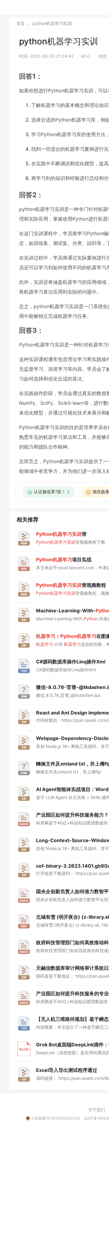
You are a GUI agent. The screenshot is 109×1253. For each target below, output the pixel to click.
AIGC (86, 56)
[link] (21, 23)
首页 (21, 24)
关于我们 (96, 1109)
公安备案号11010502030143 (55, 1118)
